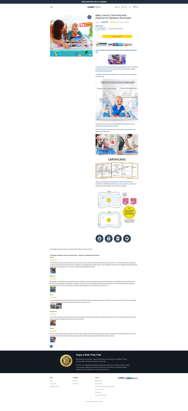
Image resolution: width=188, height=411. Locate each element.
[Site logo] (94, 7)
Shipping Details (54, 386)
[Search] (130, 7)
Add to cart (117, 36)
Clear (98, 31)
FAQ (51, 381)
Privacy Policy (99, 383)
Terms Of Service (99, 389)
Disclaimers (98, 392)
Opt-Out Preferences (101, 395)
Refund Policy (99, 381)
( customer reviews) (123, 22)
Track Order (53, 383)
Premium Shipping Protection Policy (104, 386)
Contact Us (76, 383)
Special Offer (99, 26)
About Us (75, 381)
